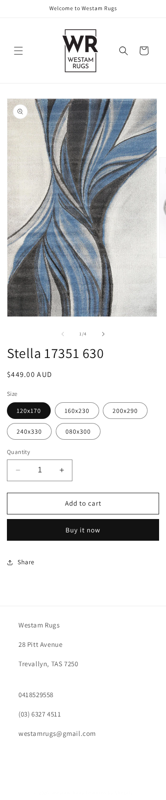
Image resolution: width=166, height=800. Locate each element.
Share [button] (26, 562)
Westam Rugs (68, 792)
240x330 (29, 431)
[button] (18, 51)
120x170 (29, 410)
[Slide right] (103, 334)
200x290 (125, 410)
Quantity (18, 452)
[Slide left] (63, 334)
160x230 (77, 410)
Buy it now (83, 529)
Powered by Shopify (109, 792)
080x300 (78, 431)
